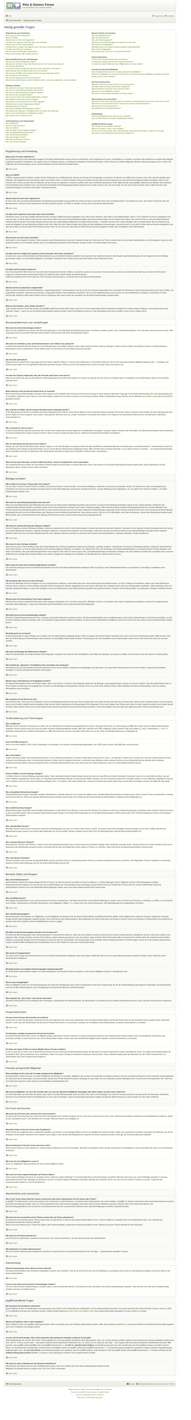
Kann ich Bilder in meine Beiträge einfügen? (21, 130)
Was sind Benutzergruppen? (102, 40)
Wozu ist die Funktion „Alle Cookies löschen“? (22, 54)
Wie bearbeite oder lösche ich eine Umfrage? (22, 99)
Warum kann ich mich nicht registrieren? (20, 40)
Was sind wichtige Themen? (16, 137)
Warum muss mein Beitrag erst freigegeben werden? (25, 113)
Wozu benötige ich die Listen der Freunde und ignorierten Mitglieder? (116, 72)
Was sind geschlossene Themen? (18, 139)
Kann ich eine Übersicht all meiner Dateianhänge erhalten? (113, 118)
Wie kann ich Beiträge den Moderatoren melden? (23, 108)
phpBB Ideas (121, 1324)
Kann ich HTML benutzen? (15, 126)
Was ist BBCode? (12, 123)
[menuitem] (9, 16)
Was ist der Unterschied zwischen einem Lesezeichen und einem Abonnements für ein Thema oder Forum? (130, 101)
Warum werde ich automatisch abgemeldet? (21, 51)
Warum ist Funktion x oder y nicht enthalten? (108, 128)
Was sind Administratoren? (101, 35)
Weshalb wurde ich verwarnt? (16, 106)
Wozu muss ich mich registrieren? (18, 35)
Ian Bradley (108, 1389)
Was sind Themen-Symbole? (16, 142)
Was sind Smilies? (12, 128)
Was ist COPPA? (12, 38)
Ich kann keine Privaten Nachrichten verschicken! (110, 59)
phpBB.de (169, 396)
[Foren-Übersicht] (14, 5)
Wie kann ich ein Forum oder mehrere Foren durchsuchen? (113, 84)
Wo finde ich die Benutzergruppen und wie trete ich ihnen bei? (114, 42)
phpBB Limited (151, 396)
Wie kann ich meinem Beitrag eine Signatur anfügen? (25, 92)
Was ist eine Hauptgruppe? (101, 49)
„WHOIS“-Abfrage (17, 1343)
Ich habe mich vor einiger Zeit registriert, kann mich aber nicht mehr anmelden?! (34, 47)
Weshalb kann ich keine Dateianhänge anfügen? (23, 104)
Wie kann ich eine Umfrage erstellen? (19, 95)
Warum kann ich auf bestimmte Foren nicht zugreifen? (25, 102)
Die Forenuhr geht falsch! (15, 66)
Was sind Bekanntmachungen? (17, 135)
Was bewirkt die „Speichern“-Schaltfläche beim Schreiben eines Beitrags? (32, 111)
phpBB (82, 1392)
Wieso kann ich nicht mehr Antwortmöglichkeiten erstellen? (27, 97)
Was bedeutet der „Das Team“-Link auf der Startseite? (111, 51)
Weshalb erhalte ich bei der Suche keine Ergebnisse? (111, 86)
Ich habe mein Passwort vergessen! (19, 49)
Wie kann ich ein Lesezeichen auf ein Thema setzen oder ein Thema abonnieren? (121, 103)
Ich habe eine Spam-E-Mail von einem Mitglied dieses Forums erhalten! (117, 64)
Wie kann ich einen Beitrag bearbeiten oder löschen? (25, 90)
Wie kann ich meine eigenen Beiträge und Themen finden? (112, 93)
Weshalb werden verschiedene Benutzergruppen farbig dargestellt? (116, 47)
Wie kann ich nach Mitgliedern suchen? (106, 91)
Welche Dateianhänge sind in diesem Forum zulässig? (111, 116)
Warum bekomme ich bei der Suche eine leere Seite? (111, 89)
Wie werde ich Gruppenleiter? (102, 44)
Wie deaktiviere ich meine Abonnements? (106, 108)
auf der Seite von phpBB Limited (81, 1311)
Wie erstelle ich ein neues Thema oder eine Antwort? (24, 88)
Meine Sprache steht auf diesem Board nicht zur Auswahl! (26, 71)
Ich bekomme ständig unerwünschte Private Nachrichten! (112, 62)
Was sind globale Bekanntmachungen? (20, 132)
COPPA (139, 217)
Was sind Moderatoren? (100, 38)
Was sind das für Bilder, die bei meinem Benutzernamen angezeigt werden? (33, 73)
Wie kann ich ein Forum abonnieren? (105, 106)
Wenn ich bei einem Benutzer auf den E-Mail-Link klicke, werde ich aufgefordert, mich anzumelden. (41, 80)
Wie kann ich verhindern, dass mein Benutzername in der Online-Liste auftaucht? (35, 64)
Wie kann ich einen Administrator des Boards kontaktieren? (113, 133)
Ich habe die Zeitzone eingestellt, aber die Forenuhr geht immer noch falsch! (33, 68)
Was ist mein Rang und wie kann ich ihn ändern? (23, 78)
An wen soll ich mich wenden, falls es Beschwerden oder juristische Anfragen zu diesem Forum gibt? (128, 131)
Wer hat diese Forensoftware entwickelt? (106, 126)
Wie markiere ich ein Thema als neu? (19, 115)
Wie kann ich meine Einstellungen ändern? (21, 62)
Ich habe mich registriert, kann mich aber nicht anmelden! (26, 42)
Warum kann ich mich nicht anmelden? (20, 44)
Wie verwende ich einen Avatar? (17, 75)
